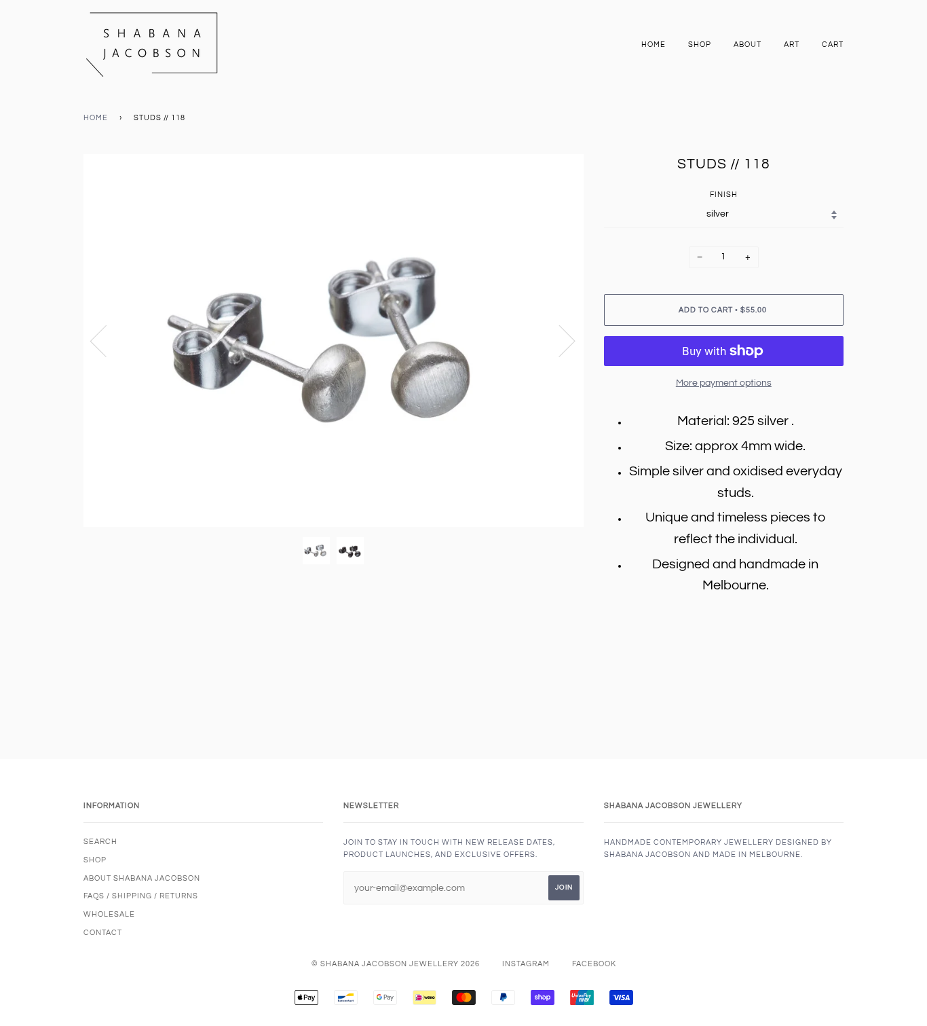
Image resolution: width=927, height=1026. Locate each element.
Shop (699, 44)
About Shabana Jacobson (141, 878)
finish (724, 194)
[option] (333, 340)
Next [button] (559, 340)
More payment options (724, 383)
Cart (833, 44)
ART (791, 44)
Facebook (594, 964)
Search (100, 841)
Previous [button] (106, 340)
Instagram (526, 964)
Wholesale (109, 914)
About (747, 44)
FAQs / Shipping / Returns (140, 896)
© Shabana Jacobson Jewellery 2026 (395, 964)
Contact (102, 932)
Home (653, 44)
